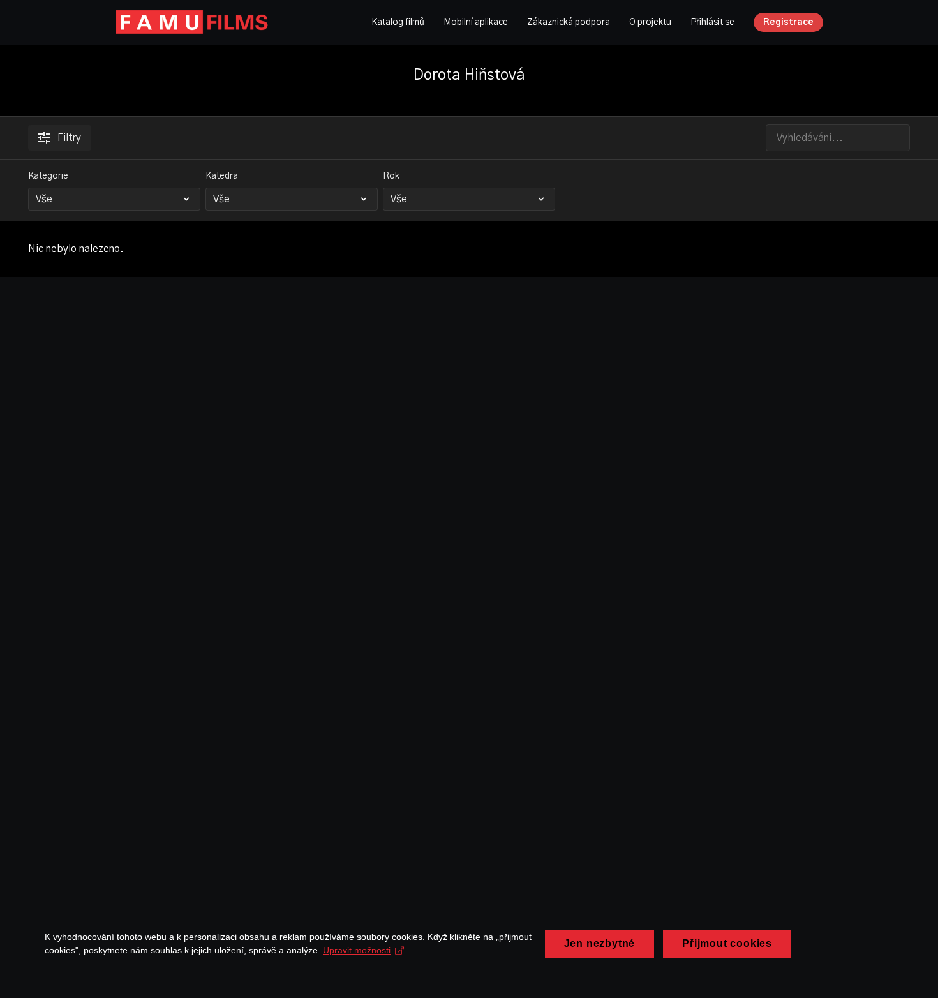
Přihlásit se (712, 22)
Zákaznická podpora (568, 22)
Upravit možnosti (357, 950)
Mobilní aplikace (475, 22)
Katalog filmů (397, 22)
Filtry (69, 138)
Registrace (788, 22)
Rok (391, 176)
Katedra (221, 176)
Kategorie (48, 176)
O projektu (650, 22)
